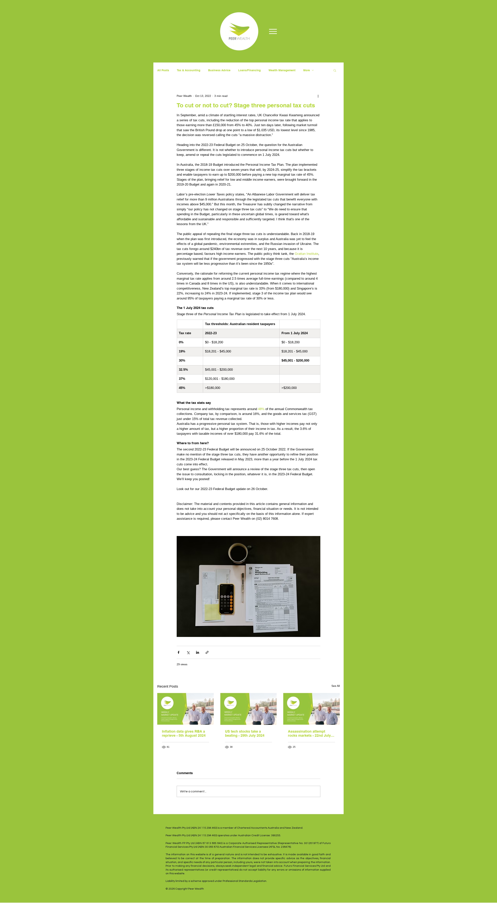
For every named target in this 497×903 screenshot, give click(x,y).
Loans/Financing (249, 70)
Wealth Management (281, 70)
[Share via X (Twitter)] (188, 652)
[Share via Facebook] (178, 652)
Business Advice (219, 70)
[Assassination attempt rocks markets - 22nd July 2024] (311, 709)
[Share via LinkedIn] (197, 652)
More (306, 70)
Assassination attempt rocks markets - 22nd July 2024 (309, 733)
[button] (335, 70)
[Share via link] (207, 652)
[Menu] (273, 31)
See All (335, 685)
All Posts (163, 70)
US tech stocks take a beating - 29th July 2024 (244, 733)
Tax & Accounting (188, 70)
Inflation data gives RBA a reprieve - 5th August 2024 (184, 733)
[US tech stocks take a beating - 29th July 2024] (248, 709)
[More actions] (318, 96)
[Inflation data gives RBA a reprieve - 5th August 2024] (185, 709)
